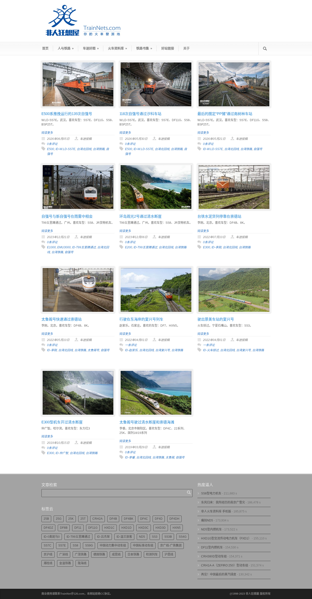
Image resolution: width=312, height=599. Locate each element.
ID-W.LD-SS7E (65, 149)
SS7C (47, 545)
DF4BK (128, 518)
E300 (206, 247)
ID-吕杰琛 (103, 536)
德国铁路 (99, 554)
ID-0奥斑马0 (52, 536)
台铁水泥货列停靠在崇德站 (219, 216)
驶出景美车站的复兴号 (215, 319)
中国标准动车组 (143, 545)
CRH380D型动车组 (214, 556)
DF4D (159, 518)
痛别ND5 (207, 520)
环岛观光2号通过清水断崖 (140, 216)
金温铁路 (65, 563)
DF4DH (174, 518)
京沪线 (48, 554)
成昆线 (116, 554)
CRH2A (97, 518)
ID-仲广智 (62, 453)
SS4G (182, 536)
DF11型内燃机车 (212, 547)
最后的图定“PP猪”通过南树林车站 (224, 114)
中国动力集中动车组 (113, 545)
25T (83, 518)
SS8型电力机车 (211, 493)
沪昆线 (169, 554)
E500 (50, 149)
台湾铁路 (99, 149)
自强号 (258, 149)
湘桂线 (48, 563)
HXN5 (177, 527)
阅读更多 (47, 132)
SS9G (89, 545)
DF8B (64, 527)
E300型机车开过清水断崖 (62, 422)
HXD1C (109, 527)
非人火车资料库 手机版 (216, 511)
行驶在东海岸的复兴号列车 (141, 319)
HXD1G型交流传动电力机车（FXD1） (226, 538)
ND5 (142, 536)
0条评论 (52, 144)
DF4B (113, 518)
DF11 (77, 527)
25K (71, 518)
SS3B (168, 536)
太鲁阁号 (93, 350)
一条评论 (131, 345)
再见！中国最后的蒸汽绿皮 (218, 574)
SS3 (154, 536)
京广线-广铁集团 (171, 545)
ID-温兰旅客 (124, 536)
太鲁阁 (170, 457)
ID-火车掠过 (211, 350)
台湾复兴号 (162, 350)
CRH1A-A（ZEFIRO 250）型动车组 (224, 565)
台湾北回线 (84, 149)
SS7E (62, 545)
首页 (45, 48)
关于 (186, 48)
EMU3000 (64, 247)
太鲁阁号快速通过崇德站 (61, 319)
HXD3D (161, 527)
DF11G (93, 527)
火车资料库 (117, 48)
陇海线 (82, 563)
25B (46, 518)
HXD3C (143, 527)
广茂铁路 (81, 554)
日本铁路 (133, 554)
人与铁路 (66, 48)
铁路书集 (144, 48)
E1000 (51, 247)
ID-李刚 (216, 247)
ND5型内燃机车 (211, 529)
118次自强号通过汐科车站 (140, 114)
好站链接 (167, 48)
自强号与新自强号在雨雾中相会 (67, 216)
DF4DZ (48, 527)
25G (58, 518)
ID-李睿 (130, 457)
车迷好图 (91, 48)
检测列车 (152, 554)
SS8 (75, 545)
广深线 (63, 554)
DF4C (144, 518)
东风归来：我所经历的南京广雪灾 (223, 502)
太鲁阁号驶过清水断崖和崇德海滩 (146, 422)
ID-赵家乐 (131, 350)
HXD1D (126, 527)
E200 (128, 247)
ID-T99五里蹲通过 (84, 247)
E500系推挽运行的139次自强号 (66, 114)
